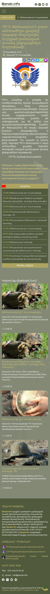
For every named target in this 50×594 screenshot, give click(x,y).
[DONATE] (45, 589)
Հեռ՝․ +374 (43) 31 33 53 (13, 571)
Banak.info (24, 532)
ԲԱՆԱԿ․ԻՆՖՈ (33, 590)
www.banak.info (16, 168)
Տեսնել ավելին (25, 265)
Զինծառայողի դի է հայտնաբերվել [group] (34, 17)
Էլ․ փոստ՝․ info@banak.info (15, 575)
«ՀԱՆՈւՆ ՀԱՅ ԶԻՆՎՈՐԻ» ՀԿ (13, 590)
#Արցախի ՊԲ (12, 55)
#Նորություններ (24, 55)
